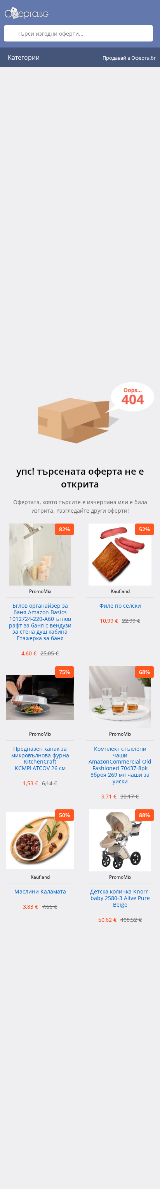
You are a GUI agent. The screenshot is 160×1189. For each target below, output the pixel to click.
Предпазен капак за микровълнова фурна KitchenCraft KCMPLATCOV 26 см (40, 759)
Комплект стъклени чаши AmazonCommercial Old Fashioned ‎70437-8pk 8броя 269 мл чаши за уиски (120, 765)
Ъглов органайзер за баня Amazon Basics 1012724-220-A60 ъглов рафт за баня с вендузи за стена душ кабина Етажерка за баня (40, 622)
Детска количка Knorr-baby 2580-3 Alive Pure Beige (120, 898)
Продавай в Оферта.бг (129, 57)
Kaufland (120, 591)
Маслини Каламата (40, 891)
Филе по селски (120, 606)
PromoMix (40, 591)
